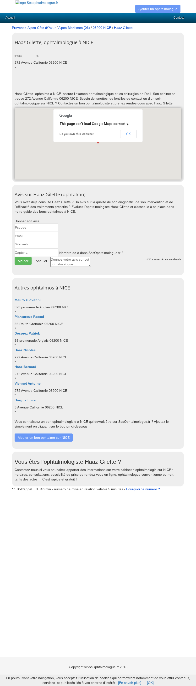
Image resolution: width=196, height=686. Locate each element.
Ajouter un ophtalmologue (157, 9)
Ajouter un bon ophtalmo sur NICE (44, 437)
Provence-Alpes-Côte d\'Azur (34, 28)
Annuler (41, 261)
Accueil (10, 17)
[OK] (150, 683)
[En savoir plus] (129, 683)
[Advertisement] (70, 83)
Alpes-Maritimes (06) (74, 28)
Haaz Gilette (123, 28)
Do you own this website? (77, 134)
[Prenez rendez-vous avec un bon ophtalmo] (37, 2)
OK (128, 134)
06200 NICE (102, 28)
